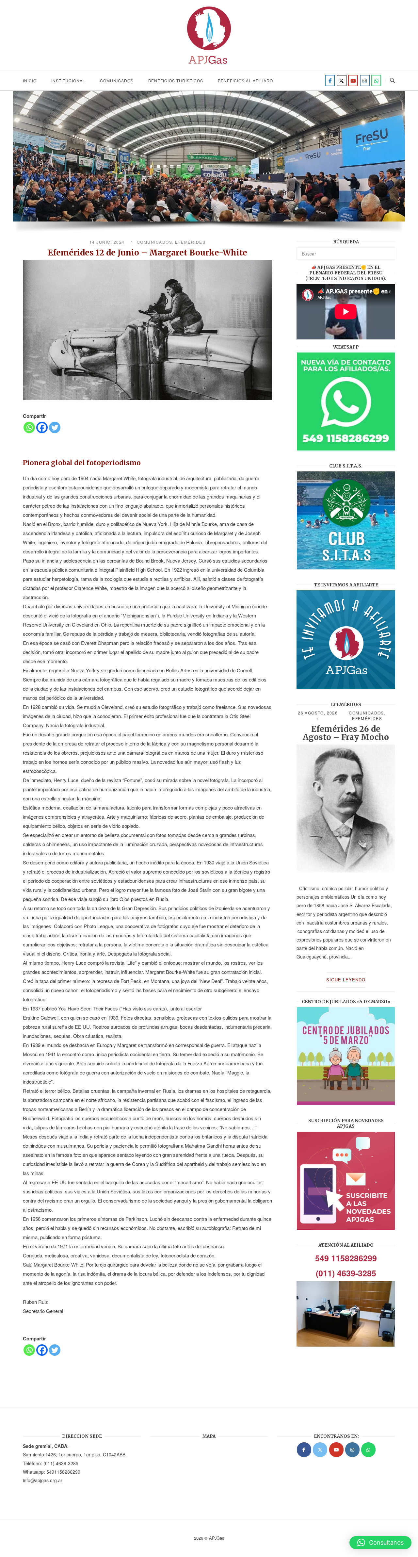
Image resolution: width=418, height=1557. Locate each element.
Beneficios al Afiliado (245, 80)
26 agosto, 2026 (318, 712)
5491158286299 (63, 1471)
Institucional (68, 80)
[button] (380, 1542)
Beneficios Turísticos (175, 80)
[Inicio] (209, 65)
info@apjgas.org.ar (42, 1480)
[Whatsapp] (29, 427)
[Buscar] (387, 250)
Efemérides (190, 242)
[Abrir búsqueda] (392, 80)
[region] (209, 165)
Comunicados (117, 80)
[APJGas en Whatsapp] (376, 80)
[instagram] (365, 80)
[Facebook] (330, 80)
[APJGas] (304, 1449)
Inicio (30, 80)
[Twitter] (341, 80)
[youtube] (353, 80)
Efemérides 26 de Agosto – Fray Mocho (346, 733)
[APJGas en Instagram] (352, 1449)
